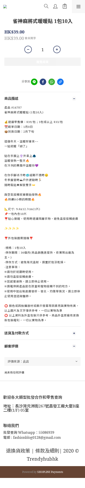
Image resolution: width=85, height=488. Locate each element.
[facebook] (43, 82)
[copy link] (60, 82)
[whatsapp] (51, 82)
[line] (34, 82)
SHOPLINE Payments (50, 472)
